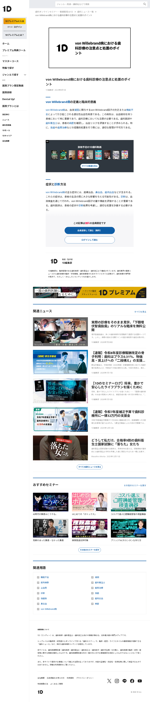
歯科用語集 (6, 125)
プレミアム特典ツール (14, 50)
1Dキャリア (7, 135)
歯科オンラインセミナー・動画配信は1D (54, 12)
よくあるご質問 (56, 684)
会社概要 (5, 141)
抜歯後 (44, 598)
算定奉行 (5, 114)
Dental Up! (8, 99)
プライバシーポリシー (85, 678)
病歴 (71, 123)
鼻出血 (98, 192)
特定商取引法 (43, 684)
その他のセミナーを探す (135, 485)
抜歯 (52, 127)
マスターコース (10, 61)
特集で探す (8, 68)
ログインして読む (89, 239)
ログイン (18, 26)
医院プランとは (10, 106)
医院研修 (7, 92)
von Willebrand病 (58, 102)
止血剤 (44, 588)
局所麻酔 (45, 582)
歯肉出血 (109, 192)
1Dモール (6, 130)
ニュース (5, 120)
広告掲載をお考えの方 (55, 678)
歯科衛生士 (51, 123)
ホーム (5, 43)
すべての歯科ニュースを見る (89, 467)
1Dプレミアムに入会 (14, 21)
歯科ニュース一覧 (85, 12)
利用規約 (70, 678)
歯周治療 (62, 127)
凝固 (76, 109)
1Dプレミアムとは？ (14, 35)
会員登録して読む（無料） (89, 230)
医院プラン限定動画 (12, 85)
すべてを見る (140, 312)
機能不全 (45, 577)
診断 (57, 184)
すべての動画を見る (90, 166)
